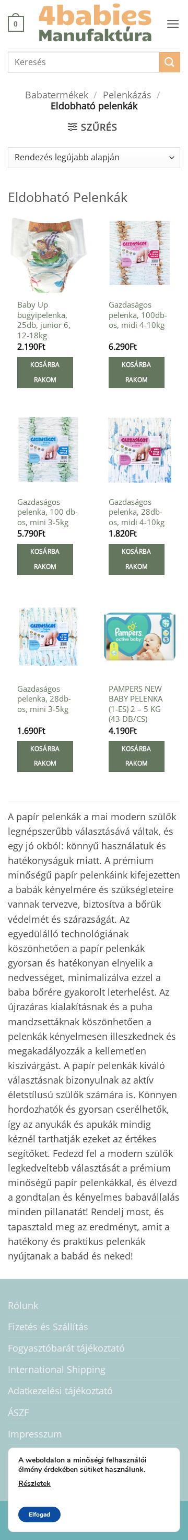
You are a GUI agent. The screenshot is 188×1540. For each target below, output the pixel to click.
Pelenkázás (127, 94)
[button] (16, 23)
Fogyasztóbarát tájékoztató (66, 1348)
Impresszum (35, 1434)
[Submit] (169, 62)
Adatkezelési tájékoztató (60, 1390)
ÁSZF (18, 1412)
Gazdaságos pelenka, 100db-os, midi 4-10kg (138, 315)
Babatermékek (56, 94)
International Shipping (56, 1369)
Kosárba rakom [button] (45, 372)
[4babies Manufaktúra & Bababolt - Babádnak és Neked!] (95, 24)
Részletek (34, 1483)
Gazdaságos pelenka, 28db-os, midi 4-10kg (136, 512)
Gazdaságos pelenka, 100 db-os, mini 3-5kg (47, 512)
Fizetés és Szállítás (48, 1326)
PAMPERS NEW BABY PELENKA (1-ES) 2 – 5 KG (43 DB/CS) (135, 704)
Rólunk (23, 1305)
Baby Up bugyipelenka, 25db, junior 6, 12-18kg (43, 320)
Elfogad (39, 1514)
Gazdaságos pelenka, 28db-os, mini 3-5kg (44, 699)
